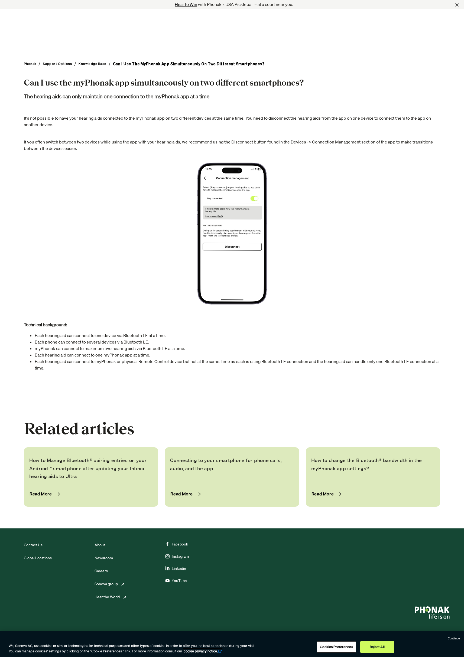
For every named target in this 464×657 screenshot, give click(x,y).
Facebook (180, 544)
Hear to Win (186, 4)
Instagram (180, 556)
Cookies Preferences (336, 647)
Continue (454, 638)
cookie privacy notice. (201, 651)
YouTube (179, 580)
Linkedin (179, 568)
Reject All (377, 647)
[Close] (457, 4)
